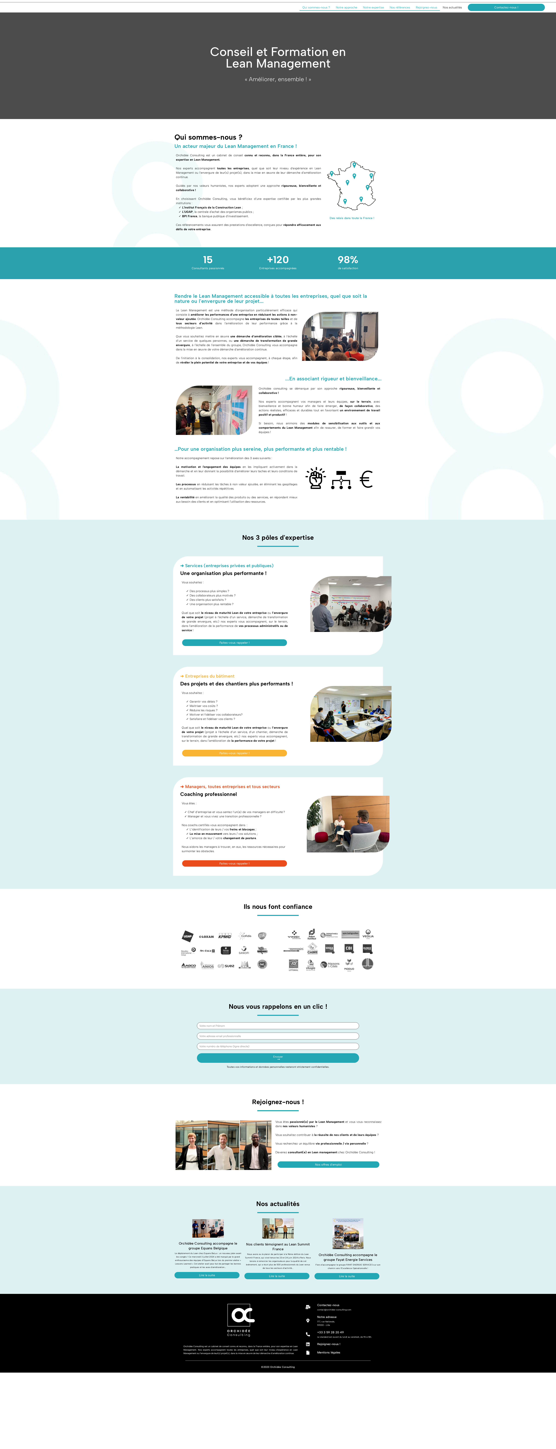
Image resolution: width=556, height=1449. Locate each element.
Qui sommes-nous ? (316, 7)
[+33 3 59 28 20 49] (308, 1334)
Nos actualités (452, 7)
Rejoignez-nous (426, 7)
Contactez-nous (328, 1305)
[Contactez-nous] (308, 1307)
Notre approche (346, 7)
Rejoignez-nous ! (328, 1344)
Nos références (400, 7)
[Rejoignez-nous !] (308, 1344)
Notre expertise (373, 7)
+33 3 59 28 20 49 (330, 1332)
